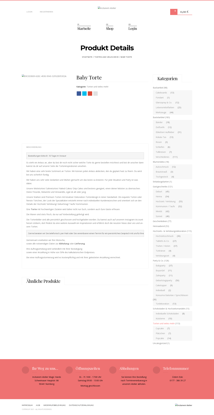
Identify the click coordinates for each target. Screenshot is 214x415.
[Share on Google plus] (90, 93)
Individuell (160, 290)
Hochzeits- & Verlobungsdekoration (169, 231)
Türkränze (160, 250)
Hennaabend (159, 226)
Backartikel (158, 87)
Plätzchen (160, 333)
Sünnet (159, 216)
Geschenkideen (160, 221)
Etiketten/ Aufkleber (165, 132)
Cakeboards (161, 92)
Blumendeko (159, 161)
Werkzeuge (161, 112)
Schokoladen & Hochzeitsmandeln (169, 308)
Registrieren (46, 12)
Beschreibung (33, 147)
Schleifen (160, 147)
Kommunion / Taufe (165, 206)
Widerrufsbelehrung (54, 405)
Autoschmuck (162, 166)
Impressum (27, 405)
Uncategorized (160, 343)
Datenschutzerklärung (81, 405)
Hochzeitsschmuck (164, 236)
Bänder (159, 122)
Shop (109, 28)
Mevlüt (159, 211)
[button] (185, 12)
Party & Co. (158, 260)
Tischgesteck (162, 176)
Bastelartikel (159, 117)
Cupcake (160, 328)
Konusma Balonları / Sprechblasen (172, 295)
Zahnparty (160, 275)
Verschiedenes (162, 156)
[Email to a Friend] (95, 93)
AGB (38, 405)
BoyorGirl (160, 270)
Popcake (160, 338)
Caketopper (161, 285)
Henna (159, 196)
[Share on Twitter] (84, 93)
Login (29, 12)
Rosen (159, 142)
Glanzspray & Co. (164, 102)
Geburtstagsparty (164, 280)
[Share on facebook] (79, 93)
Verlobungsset (162, 255)
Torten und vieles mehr (106, 57)
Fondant (160, 97)
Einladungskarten (161, 181)
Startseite (84, 28)
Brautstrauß (161, 171)
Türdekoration (162, 303)
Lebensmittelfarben (165, 107)
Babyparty (160, 265)
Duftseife (160, 127)
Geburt (159, 191)
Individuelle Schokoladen (167, 313)
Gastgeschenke (160, 186)
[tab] (33, 147)
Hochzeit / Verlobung (165, 201)
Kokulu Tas (161, 137)
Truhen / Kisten (163, 246)
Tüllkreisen (161, 152)
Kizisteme (160, 318)
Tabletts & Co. (162, 241)
